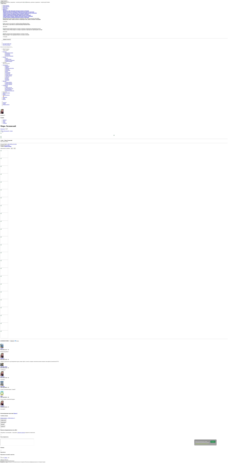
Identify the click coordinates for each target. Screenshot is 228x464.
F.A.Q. (5, 460)
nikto (1, 396)
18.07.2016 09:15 (3, 397)
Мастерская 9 (12, 418)
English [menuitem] (7, 43)
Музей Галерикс (6, 50)
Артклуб (6, 63)
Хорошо (212, 441)
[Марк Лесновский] (6, 130)
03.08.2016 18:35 (3, 407)
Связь (4, 122)
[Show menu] (8, 1)
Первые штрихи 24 (4, 418)
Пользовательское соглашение (19, 461)
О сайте (8, 460)
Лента (4, 121)
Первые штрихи (7, 146)
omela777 (2, 358)
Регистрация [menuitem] (7, 44)
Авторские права (41, 461)
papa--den (2, 386)
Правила (11, 461)
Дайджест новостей (6, 39)
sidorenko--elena (3, 366)
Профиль (5, 119)
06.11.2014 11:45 (3, 359)
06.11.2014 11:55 (3, 367)
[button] (6, 5)
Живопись (2, 128)
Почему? (15, 413)
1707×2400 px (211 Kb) (12, 144)
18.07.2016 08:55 (3, 387)
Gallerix (5, 457)
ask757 (1, 348)
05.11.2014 (7, 145)
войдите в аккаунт (21, 432)
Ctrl (11, 148)
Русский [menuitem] (4, 43)
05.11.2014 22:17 (3, 349)
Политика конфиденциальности (31, 461)
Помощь (2, 460)
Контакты (12, 460)
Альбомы (5, 123)
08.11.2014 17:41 (3, 377)
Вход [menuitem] (4, 44)
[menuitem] (10, 43)
